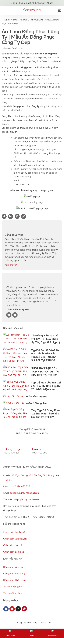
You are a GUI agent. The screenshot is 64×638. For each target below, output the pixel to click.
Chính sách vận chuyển (15, 538)
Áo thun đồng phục (13, 586)
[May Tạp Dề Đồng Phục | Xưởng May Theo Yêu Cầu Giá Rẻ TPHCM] (16, 413)
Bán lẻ (36, 449)
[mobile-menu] (58, 10)
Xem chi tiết (11, 265)
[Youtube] (15, 315)
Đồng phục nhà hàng (14, 573)
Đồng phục (12, 449)
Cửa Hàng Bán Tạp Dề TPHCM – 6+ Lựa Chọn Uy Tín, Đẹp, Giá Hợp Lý (46, 339)
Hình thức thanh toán (14, 532)
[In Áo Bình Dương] (13, 396)
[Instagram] (18, 608)
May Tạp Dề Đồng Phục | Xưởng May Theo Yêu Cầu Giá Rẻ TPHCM (45, 413)
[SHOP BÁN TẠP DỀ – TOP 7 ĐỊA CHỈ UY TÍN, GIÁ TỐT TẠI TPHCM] (16, 372)
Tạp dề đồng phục (12, 593)
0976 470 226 (22, 486)
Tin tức (15, 20)
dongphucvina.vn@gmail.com (24, 493)
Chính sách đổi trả (12, 545)
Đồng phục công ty (13, 567)
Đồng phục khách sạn (14, 580)
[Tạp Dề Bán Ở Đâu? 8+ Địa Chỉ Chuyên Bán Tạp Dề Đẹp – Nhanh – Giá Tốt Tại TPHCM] (16, 355)
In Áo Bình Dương (36, 396)
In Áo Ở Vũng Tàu (36, 403)
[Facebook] (8, 315)
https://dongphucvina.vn (26, 499)
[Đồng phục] (8, 442)
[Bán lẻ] (36, 442)
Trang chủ (6, 20)
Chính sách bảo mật (13, 551)
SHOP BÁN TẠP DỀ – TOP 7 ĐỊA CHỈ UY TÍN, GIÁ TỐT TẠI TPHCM (45, 371)
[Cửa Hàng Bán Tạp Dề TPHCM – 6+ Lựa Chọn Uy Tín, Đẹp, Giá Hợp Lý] (16, 339)
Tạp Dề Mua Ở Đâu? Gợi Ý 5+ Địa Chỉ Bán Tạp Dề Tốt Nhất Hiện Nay (46, 386)
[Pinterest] (24, 608)
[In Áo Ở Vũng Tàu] (13, 403)
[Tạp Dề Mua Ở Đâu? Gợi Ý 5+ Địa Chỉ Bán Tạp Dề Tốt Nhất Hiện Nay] (16, 386)
